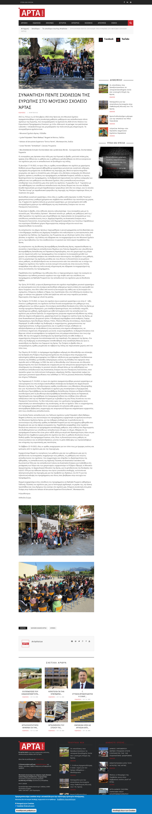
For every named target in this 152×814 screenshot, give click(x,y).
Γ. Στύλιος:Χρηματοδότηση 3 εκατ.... (82, 694)
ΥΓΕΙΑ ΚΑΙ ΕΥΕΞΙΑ (26, 2)
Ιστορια (62, 23)
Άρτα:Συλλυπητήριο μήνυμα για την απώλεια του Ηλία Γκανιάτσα (121, 118)
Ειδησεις (37, 23)
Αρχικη (24, 23)
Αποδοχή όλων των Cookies (124, 810)
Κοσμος (89, 23)
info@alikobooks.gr (41, 764)
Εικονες (50, 23)
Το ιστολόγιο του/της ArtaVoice (54, 28)
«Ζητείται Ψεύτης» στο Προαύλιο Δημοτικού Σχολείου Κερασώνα (119, 130)
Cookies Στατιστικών (26, 806)
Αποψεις (102, 23)
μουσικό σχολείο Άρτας (38, 628)
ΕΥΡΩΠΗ (52, 628)
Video (114, 23)
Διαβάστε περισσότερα (66, 799)
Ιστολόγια (35, 28)
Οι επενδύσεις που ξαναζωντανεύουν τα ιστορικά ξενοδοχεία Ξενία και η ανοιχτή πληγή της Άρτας (120, 89)
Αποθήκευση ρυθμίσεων (26, 810)
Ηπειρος (75, 23)
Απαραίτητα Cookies (25, 803)
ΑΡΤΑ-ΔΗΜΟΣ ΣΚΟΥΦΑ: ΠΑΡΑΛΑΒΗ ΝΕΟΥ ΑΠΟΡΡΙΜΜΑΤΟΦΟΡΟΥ (119, 791)
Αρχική (26, 28)
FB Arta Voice (40, 759)
